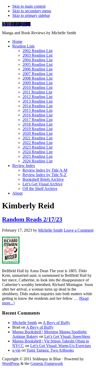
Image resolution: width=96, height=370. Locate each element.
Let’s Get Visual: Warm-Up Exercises (60, 345)
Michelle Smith (24, 322)
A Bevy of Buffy (56, 322)
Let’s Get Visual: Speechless (67, 336)
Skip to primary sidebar (31, 15)
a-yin (16, 350)
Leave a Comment (78, 230)
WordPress (10, 363)
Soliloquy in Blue (16, 24)
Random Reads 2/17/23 (32, 219)
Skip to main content (29, 6)
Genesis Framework (46, 363)
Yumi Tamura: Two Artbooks (50, 350)
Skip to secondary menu (31, 11)
